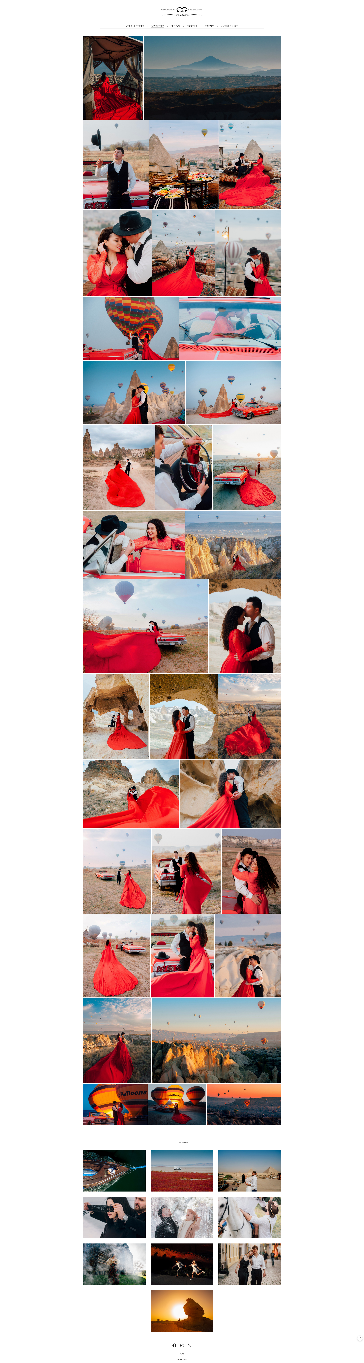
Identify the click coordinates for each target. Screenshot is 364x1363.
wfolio (184, 1359)
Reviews (175, 26)
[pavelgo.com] (182, 11)
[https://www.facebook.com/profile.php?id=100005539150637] (174, 1345)
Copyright (182, 1353)
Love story (157, 26)
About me (192, 26)
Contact (209, 26)
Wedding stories (135, 26)
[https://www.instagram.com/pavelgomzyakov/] (182, 1345)
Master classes (229, 26)
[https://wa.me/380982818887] (190, 1345)
